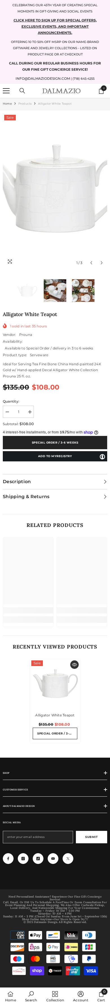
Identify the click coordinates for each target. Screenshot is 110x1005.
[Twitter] (68, 858)
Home (7, 103)
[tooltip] (102, 456)
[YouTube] (53, 858)
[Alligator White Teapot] (55, 684)
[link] (28, 610)
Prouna (25, 334)
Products (25, 103)
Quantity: (11, 401)
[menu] (6, 90)
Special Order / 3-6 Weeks (55, 442)
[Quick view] (74, 664)
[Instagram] (23, 858)
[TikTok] (38, 858)
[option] (55, 190)
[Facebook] (8, 858)
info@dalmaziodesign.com (43, 78)
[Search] (22, 90)
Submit (91, 837)
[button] (91, 263)
